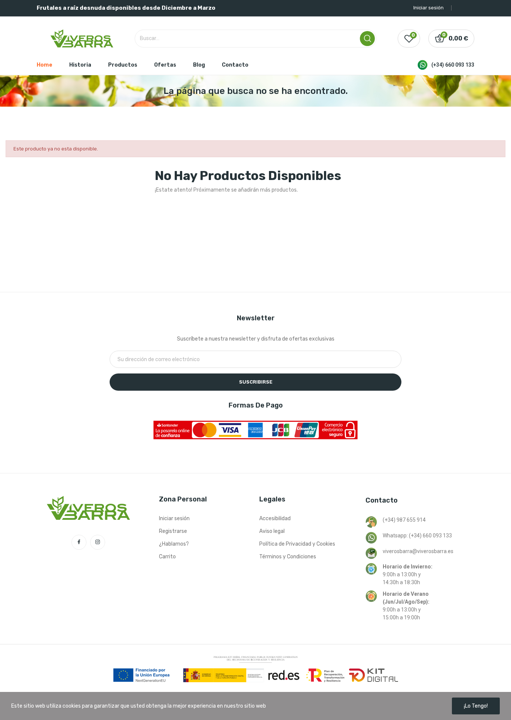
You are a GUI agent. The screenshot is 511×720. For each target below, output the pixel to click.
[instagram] (97, 542)
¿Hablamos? (174, 544)
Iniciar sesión (174, 518)
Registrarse (173, 531)
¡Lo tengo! (476, 706)
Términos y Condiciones (287, 556)
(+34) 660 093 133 (452, 65)
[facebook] (78, 542)
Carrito (167, 556)
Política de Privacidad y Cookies (297, 544)
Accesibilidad (275, 518)
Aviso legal (272, 531)
